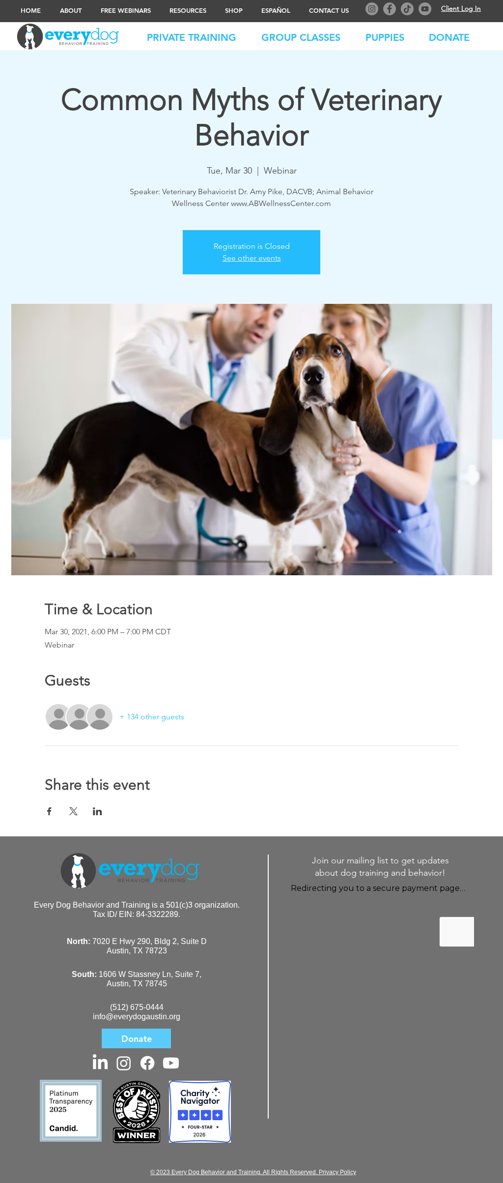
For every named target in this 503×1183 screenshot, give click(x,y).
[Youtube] (171, 1063)
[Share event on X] (73, 811)
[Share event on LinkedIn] (97, 811)
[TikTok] (407, 8)
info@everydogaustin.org (136, 1016)
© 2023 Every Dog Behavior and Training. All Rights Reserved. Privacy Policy (253, 1172)
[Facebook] (389, 8)
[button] (454, 35)
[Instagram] (371, 8)
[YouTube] (425, 8)
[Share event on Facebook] (49, 811)
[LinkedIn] (100, 1063)
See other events (252, 258)
